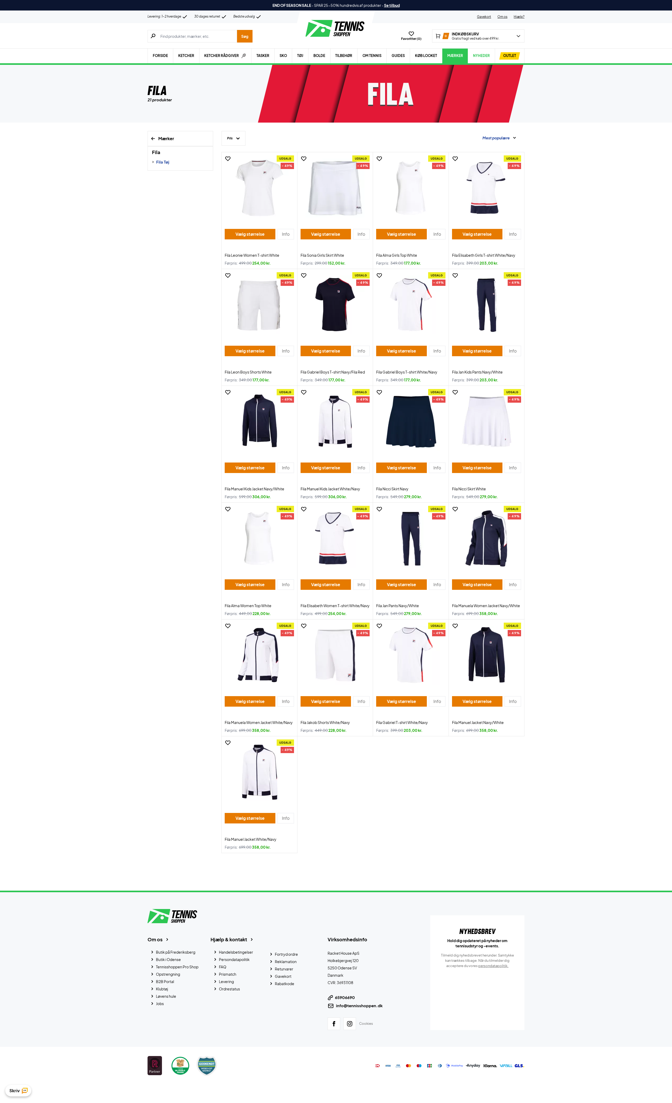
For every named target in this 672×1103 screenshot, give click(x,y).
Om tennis (372, 56)
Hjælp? (519, 17)
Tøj (300, 56)
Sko (283, 56)
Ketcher (186, 56)
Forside (160, 56)
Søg (244, 36)
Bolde (319, 56)
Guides (398, 56)
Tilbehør (343, 56)
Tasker (262, 56)
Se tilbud (392, 5)
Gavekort (484, 17)
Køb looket (426, 56)
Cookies (366, 1023)
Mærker (455, 56)
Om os (502, 17)
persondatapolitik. (493, 966)
